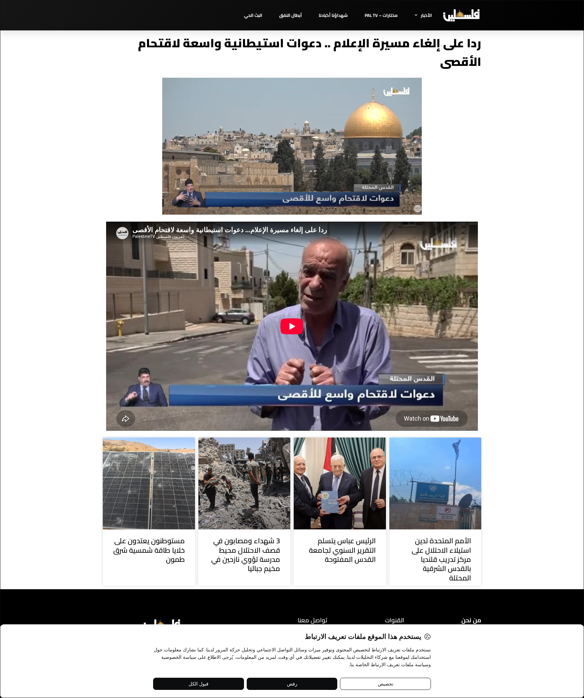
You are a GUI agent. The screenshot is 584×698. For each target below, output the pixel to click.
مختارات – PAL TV (381, 15)
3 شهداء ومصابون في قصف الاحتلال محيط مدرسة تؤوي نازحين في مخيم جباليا (245, 554)
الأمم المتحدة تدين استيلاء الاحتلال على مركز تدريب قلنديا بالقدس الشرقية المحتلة (441, 559)
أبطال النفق (290, 15)
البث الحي (253, 15)
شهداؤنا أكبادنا (333, 15)
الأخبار (426, 15)
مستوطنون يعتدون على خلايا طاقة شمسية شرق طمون (149, 550)
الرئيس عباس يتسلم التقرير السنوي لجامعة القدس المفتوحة (342, 550)
